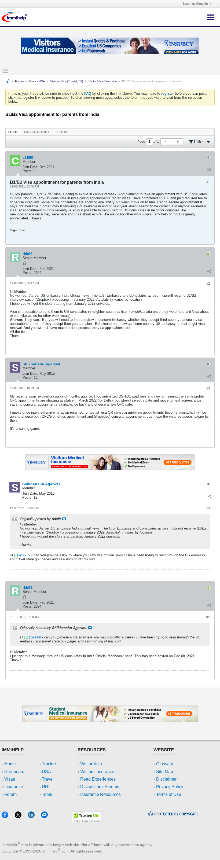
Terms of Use (168, 794)
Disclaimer (166, 779)
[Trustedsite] (87, 822)
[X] (21, 816)
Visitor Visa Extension (103, 81)
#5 (208, 617)
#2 (208, 283)
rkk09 (26, 555)
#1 (208, 182)
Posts (13, 132)
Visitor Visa (91, 764)
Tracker (49, 764)
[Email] (47, 816)
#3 (208, 388)
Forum (19, 81)
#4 (208, 508)
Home (10, 764)
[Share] (209, 170)
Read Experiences (98, 779)
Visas (9, 779)
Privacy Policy (169, 786)
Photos (62, 132)
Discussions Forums (99, 786)
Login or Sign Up (195, 4)
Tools (47, 794)
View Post (64, 518)
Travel (48, 779)
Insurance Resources (100, 794)
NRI (45, 786)
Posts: (28, 171)
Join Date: (30, 167)
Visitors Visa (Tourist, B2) (66, 81)
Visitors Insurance (97, 771)
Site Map (164, 771)
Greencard (14, 771)
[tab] (13, 131)
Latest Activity (37, 132)
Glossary (164, 764)
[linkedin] (34, 816)
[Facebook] (8, 816)
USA (46, 771)
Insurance (13, 786)
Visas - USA (37, 81)
